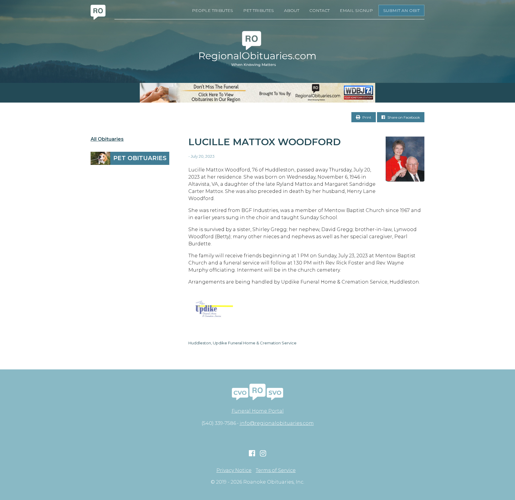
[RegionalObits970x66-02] (257, 93)
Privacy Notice (234, 470)
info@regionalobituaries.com (277, 423)
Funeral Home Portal (258, 411)
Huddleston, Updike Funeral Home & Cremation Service (242, 342)
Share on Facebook (403, 117)
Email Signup (356, 10)
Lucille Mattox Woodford (264, 142)
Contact (319, 10)
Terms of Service (276, 470)
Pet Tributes (258, 10)
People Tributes (212, 10)
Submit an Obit (401, 10)
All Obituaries (107, 139)
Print (366, 117)
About (291, 10)
